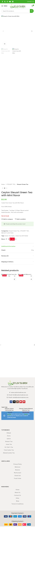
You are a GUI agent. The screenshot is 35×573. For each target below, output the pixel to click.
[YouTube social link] (10, 1)
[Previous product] (2, 188)
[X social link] (5, 1)
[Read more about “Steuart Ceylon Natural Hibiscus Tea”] (31, 279)
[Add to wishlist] (14, 276)
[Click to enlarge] (5, 44)
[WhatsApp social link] (16, 239)
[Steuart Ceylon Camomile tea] (9, 340)
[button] (3, 31)
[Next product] (7, 188)
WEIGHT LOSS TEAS (7, 233)
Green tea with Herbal (21, 235)
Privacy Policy (17, 464)
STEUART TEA (11, 184)
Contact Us (17, 495)
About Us (17, 492)
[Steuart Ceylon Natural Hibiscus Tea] (26, 340)
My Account (17, 472)
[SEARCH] (32, 11)
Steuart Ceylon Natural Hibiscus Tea (26, 409)
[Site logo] (17, 6)
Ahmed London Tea (9, 453)
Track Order (17, 478)
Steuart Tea (8, 441)
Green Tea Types (10, 235)
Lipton (9, 438)
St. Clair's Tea (9, 447)
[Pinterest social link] (12, 1)
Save (13, 239)
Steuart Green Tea (22, 184)
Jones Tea (9, 444)
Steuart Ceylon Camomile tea (9, 409)
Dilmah (9, 433)
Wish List (17, 467)
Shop (17, 501)
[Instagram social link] (7, 1)
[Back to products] (5, 188)
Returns (17, 470)
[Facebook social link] (2, 1)
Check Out (17, 475)
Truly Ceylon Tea (9, 450)
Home (3, 184)
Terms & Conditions (17, 504)
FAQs (17, 498)
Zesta (8, 435)
